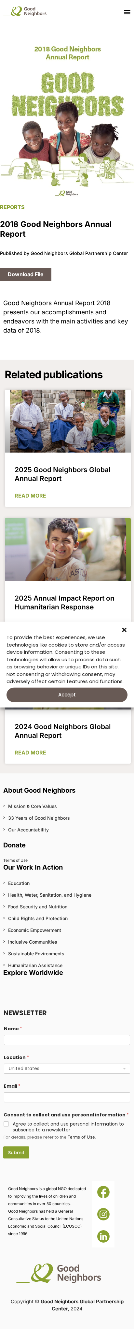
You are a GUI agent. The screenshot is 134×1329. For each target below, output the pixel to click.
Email (12, 1086)
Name (13, 1029)
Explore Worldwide (33, 973)
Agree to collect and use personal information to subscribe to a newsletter (68, 1127)
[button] (124, 630)
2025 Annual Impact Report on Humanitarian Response (64, 602)
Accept (67, 694)
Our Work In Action (33, 867)
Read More (30, 495)
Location (16, 1057)
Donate (14, 845)
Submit (16, 1152)
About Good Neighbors (39, 790)
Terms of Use (81, 1137)
